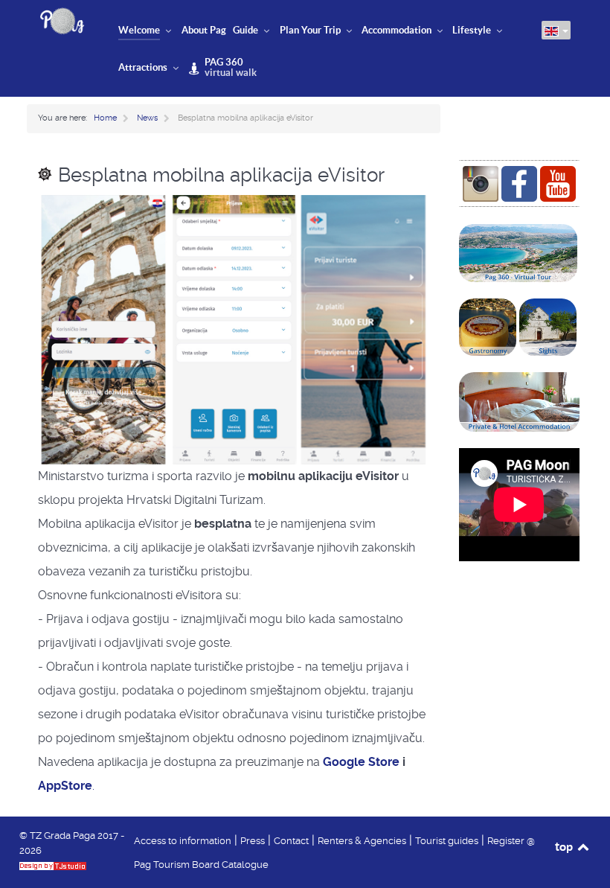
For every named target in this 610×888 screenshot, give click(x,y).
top (565, 846)
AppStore (65, 786)
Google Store (361, 762)
